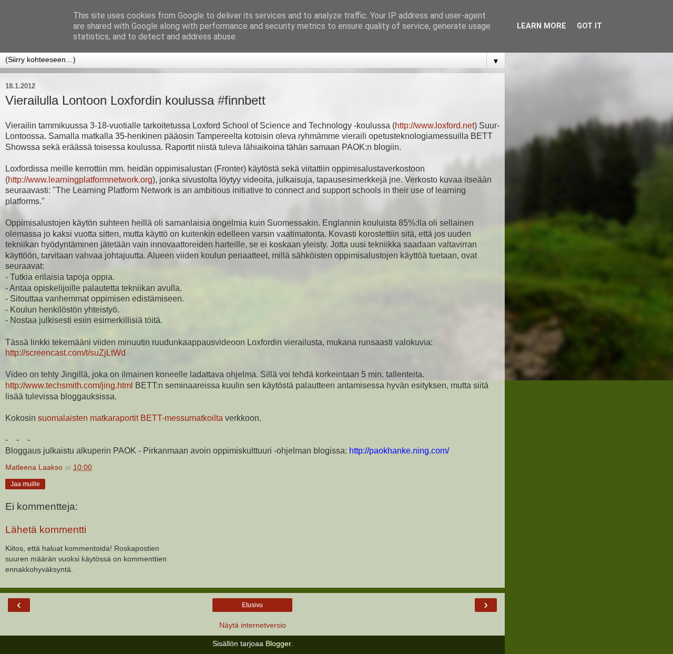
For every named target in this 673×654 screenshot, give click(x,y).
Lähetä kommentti (45, 529)
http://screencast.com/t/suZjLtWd (65, 352)
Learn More (541, 26)
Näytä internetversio (252, 625)
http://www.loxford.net (434, 125)
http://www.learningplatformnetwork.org (80, 179)
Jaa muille (25, 484)
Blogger (278, 643)
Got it (589, 26)
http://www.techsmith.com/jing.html (69, 385)
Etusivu (252, 605)
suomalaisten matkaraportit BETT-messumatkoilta (129, 418)
